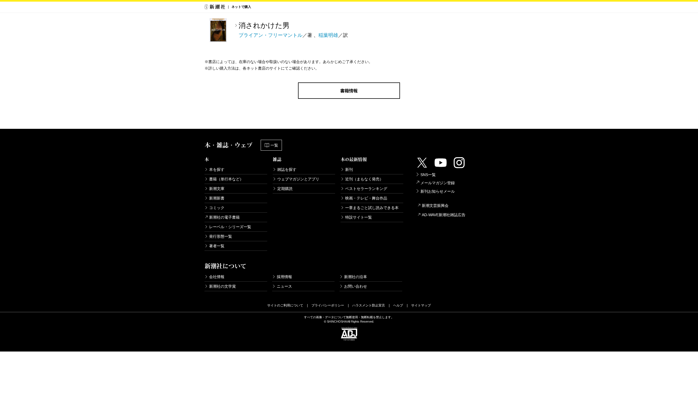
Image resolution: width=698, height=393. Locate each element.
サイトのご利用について (285, 305)
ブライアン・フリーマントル (270, 35)
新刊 (349, 169)
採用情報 (284, 277)
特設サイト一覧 (358, 217)
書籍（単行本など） (226, 179)
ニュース (284, 286)
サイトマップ (421, 305)
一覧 (274, 145)
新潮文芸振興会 (435, 205)
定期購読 (285, 188)
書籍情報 (349, 90)
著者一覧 (216, 246)
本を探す (216, 169)
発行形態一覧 (220, 236)
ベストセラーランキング (366, 188)
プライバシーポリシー (327, 305)
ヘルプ (398, 305)
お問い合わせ (355, 286)
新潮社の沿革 (355, 277)
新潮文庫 (216, 188)
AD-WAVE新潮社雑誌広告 (443, 215)
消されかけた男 (264, 25)
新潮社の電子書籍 (224, 217)
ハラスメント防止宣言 (368, 305)
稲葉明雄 (328, 35)
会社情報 (216, 277)
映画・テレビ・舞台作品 (366, 198)
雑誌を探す (286, 169)
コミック (216, 208)
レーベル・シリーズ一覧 (230, 227)
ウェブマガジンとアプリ (298, 179)
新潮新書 (216, 198)
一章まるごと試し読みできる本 (372, 208)
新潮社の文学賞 (222, 286)
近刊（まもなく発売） (364, 179)
